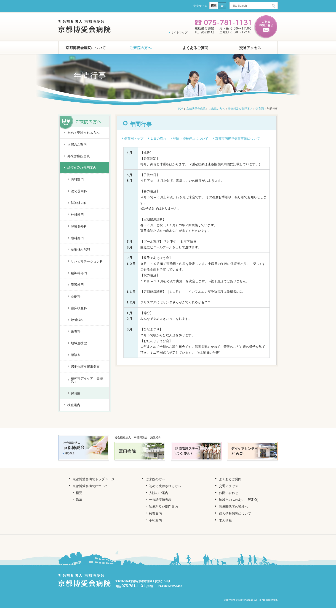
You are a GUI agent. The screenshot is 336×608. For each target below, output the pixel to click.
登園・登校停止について (190, 138)
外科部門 (77, 214)
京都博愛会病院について (86, 47)
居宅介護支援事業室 (85, 366)
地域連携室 (79, 343)
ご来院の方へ (141, 47)
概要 (79, 492)
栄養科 (75, 331)
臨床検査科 (79, 308)
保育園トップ (133, 138)
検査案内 (73, 404)
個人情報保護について (235, 513)
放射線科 (77, 319)
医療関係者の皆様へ (233, 506)
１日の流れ (158, 138)
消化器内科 (79, 191)
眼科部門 (77, 238)
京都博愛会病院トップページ (93, 479)
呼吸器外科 (79, 226)
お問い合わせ (228, 492)
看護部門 (77, 284)
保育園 (75, 393)
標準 (213, 5)
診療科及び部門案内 (81, 167)
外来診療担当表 (78, 156)
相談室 (75, 354)
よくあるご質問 (195, 47)
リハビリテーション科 (87, 261)
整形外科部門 (80, 249)
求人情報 (225, 520)
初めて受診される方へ (83, 132)
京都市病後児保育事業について (237, 138)
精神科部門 (79, 273)
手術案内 (155, 520)
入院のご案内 (77, 144)
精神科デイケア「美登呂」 (87, 380)
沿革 (79, 499)
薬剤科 (75, 296)
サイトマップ (179, 32)
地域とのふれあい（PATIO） (239, 499)
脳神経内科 (79, 202)
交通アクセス (250, 47)
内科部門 (77, 179)
